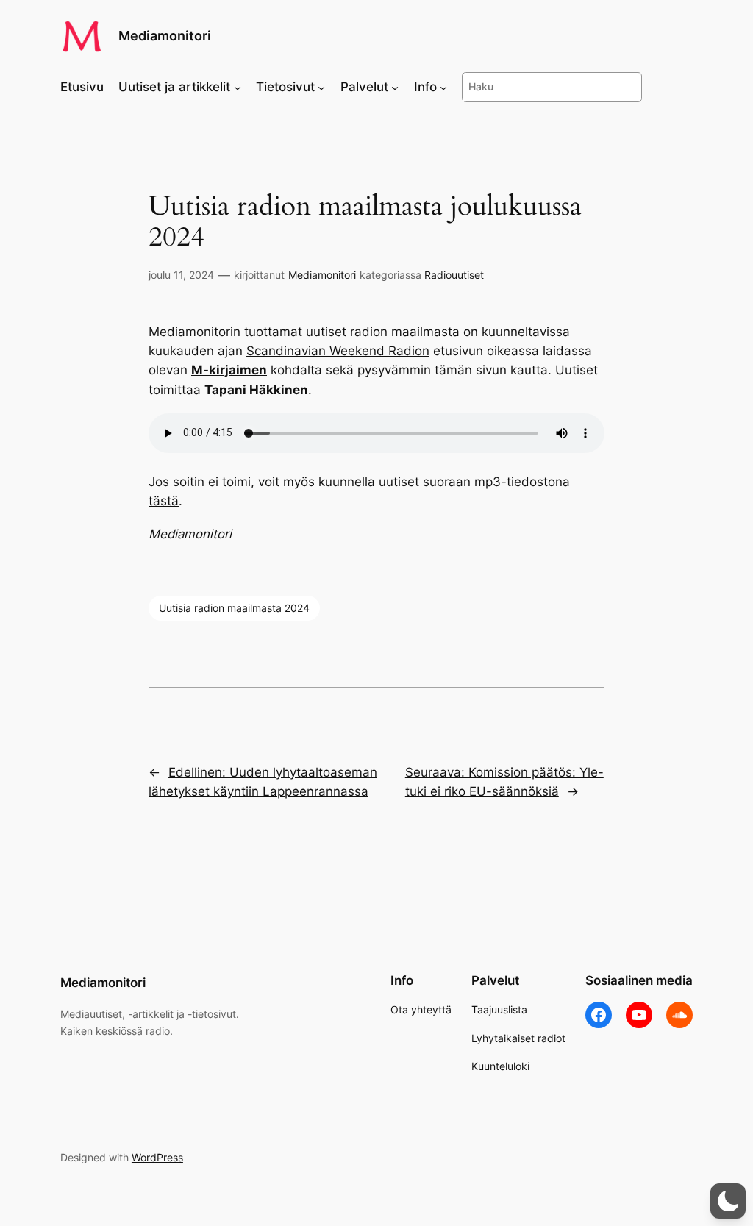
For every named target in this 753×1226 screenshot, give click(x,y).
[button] (728, 1201)
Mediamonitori (164, 35)
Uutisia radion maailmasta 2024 (234, 608)
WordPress (157, 1157)
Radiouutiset (454, 274)
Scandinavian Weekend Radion (337, 350)
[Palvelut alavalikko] (395, 86)
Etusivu (82, 86)
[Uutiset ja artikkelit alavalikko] (237, 86)
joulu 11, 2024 (181, 274)
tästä (164, 500)
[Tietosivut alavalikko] (321, 86)
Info (401, 980)
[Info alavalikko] (443, 86)
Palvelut (495, 980)
